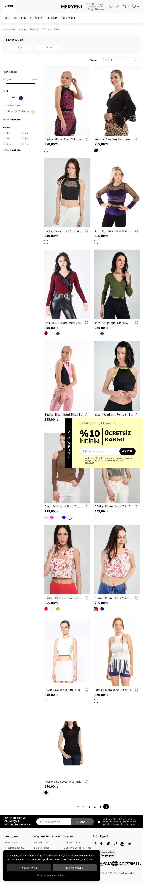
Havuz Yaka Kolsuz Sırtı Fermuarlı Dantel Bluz (64, 690)
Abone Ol (82, 821)
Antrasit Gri (96, 517)
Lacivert (21, 98)
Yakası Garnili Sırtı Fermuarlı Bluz (114, 414)
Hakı (15, 97)
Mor (96, 242)
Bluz (19, 47)
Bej (33, 112)
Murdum (46, 150)
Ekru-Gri (5, 98)
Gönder (127, 451)
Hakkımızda (11, 842)
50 (26, 138)
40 (26, 143)
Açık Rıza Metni (92, 458)
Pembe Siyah (13, 104)
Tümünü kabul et (74, 867)
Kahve (58, 334)
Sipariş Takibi (41, 847)
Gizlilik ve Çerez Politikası (77, 847)
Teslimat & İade (71, 842)
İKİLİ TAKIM (68, 18)
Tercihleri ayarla (28, 867)
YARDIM (68, 836)
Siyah (96, 150)
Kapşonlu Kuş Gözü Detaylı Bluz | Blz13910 (64, 781)
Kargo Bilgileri (41, 842)
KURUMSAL (11, 836)
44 (7, 133)
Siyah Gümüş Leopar (18, 111)
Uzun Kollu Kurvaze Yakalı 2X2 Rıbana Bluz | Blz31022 (64, 323)
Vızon (70, 517)
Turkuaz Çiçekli (108, 609)
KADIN (9, 6)
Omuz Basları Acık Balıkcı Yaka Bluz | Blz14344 (64, 506)
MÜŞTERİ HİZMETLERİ (47, 836)
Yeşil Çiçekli (58, 609)
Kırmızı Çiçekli (46, 609)
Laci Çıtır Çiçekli (52, 609)
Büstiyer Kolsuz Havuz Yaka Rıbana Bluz (114, 506)
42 (26, 133)
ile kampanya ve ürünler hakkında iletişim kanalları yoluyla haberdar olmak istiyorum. (109, 460)
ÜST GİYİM (20, 18)
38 (7, 138)
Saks (64, 517)
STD (8, 143)
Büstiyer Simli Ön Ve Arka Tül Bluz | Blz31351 (64, 231)
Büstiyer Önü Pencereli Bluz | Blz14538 (64, 598)
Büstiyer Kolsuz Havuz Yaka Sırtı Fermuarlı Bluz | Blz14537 (114, 598)
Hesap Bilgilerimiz (14, 847)
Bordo (46, 334)
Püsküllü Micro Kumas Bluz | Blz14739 (114, 690)
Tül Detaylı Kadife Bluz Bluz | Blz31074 (114, 231)
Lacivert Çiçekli (102, 609)
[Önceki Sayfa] (83, 806)
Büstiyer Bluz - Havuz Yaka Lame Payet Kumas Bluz (64, 139)
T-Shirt (48, 47)
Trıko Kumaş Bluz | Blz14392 (111, 323)
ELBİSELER (36, 18)
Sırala (93, 60)
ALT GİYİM (52, 18)
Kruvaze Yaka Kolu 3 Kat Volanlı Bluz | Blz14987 (114, 139)
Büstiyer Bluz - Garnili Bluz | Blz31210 (64, 414)
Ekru (46, 701)
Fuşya (52, 517)
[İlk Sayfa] (78, 806)
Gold (46, 242)
